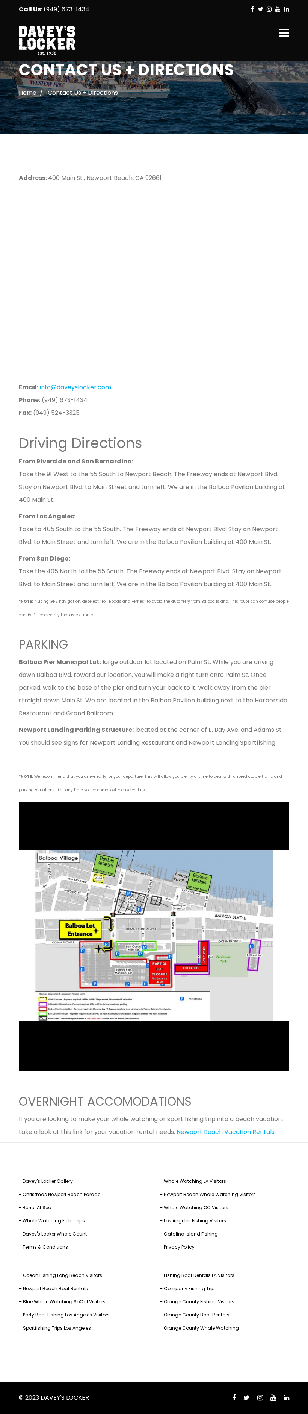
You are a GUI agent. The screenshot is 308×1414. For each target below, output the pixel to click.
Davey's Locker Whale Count (55, 1234)
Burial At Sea (37, 1207)
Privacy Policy (179, 1247)
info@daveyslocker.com (75, 387)
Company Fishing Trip (189, 1288)
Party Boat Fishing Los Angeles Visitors (66, 1315)
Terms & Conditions (45, 1247)
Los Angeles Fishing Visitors (195, 1220)
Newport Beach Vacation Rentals (226, 1132)
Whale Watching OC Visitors (196, 1207)
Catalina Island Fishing (191, 1234)
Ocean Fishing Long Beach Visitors (62, 1275)
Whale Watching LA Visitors (195, 1181)
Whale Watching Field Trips (54, 1220)
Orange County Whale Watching (201, 1328)
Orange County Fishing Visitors (199, 1301)
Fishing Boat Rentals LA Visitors (199, 1275)
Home (27, 92)
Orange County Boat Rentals (196, 1315)
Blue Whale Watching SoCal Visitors (64, 1301)
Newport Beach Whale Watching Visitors (210, 1194)
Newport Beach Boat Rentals (55, 1288)
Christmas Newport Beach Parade (61, 1194)
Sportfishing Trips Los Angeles (57, 1328)
